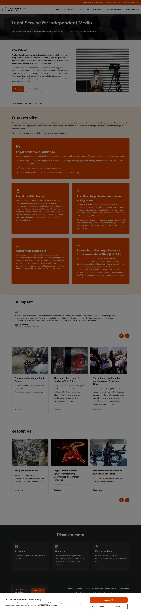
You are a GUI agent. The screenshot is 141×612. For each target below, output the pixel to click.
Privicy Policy (52, 605)
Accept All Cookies (109, 600)
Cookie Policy (44, 605)
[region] (70, 602)
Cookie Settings (98, 607)
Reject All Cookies (119, 607)
